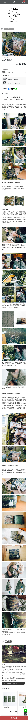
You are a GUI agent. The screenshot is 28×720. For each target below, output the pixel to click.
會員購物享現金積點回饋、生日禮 (13, 683)
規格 (3, 72)
